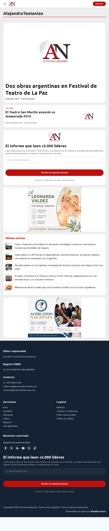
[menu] (4, 3)
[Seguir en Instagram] (29, 448)
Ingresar (99, 4)
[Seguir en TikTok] (34, 448)
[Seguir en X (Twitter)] (11, 448)
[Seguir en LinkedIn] (17, 448)
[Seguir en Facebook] (5, 448)
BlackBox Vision (98, 511)
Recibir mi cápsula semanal (54, 172)
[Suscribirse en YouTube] (23, 448)
